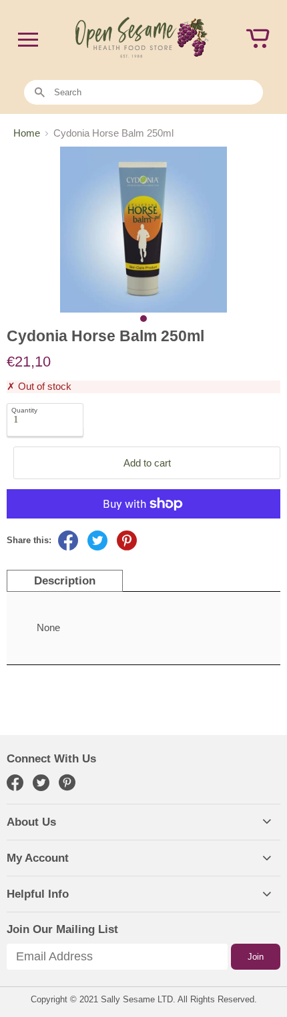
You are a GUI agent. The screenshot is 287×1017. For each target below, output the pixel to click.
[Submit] (40, 93)
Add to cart (147, 463)
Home (26, 133)
